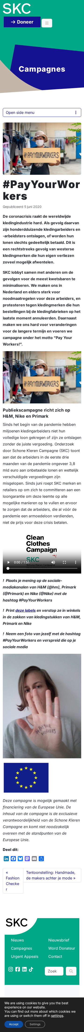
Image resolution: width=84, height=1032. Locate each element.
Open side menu (20, 112)
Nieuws (17, 940)
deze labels (25, 610)
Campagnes (21, 948)
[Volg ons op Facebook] (17, 969)
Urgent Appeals (24, 956)
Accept (13, 1024)
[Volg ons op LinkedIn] (24, 969)
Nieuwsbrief (58, 940)
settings (57, 1016)
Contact (55, 956)
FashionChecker (12, 884)
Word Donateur (61, 948)
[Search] (71, 971)
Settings (35, 1024)
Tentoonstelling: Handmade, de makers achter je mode (50, 875)
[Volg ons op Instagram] (10, 969)
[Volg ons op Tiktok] (31, 969)
